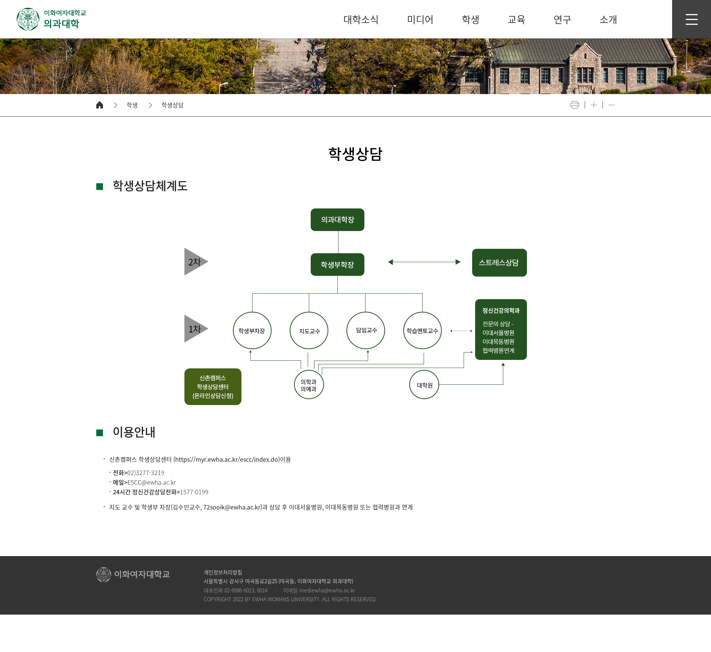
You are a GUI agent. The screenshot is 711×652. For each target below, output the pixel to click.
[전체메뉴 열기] (691, 19)
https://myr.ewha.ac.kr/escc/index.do (226, 459)
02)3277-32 (142, 472)
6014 (262, 590)
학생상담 (172, 105)
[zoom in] (594, 105)
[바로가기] (52, 19)
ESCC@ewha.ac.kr (151, 482)
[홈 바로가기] (99, 104)
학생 (132, 105)
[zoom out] (611, 105)
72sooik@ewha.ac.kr (231, 506)
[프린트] (574, 104)
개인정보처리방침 (223, 572)
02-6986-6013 (239, 590)
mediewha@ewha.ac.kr (327, 590)
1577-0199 (194, 491)
